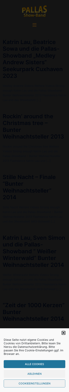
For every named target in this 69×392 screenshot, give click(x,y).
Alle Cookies (34, 364)
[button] (63, 333)
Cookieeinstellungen (34, 383)
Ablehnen (34, 373)
